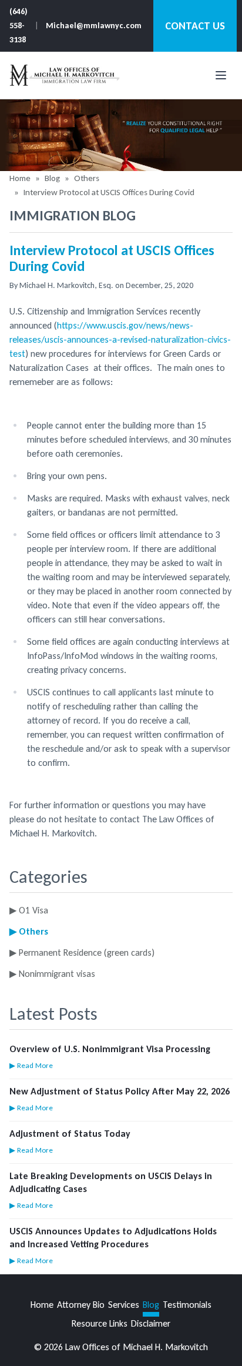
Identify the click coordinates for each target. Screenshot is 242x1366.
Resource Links (99, 1323)
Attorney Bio (81, 1304)
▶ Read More (31, 1065)
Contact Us (195, 25)
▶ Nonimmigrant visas (52, 973)
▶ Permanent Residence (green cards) (81, 952)
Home (20, 178)
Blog (52, 178)
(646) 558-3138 (18, 25)
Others (86, 178)
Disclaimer (150, 1323)
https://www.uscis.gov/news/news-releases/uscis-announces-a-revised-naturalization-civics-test (120, 339)
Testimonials (187, 1304)
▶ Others (28, 931)
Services (123, 1304)
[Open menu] (221, 75)
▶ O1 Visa (28, 910)
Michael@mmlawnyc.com (94, 26)
